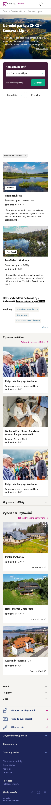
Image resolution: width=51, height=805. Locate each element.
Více (44, 327)
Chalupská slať (13, 195)
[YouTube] (45, 792)
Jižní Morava (21, 315)
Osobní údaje (9, 765)
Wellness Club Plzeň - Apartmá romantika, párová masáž (22, 433)
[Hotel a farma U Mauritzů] (25, 589)
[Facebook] (32, 792)
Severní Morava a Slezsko (27, 309)
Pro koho (35, 95)
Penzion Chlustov (14, 556)
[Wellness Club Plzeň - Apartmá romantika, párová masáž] (25, 411)
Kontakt (6, 769)
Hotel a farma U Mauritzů (19, 608)
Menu (45, 4)
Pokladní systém (11, 784)
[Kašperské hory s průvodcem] (25, 362)
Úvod (5, 11)
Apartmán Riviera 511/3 (18, 660)
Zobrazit (38, 82)
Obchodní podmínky (12, 761)
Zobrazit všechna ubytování (31, 518)
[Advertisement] (25, 126)
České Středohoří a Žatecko (28, 321)
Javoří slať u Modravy (17, 260)
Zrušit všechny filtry (14, 82)
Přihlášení (7, 772)
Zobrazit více (42, 48)
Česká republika (18, 11)
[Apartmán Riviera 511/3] (25, 641)
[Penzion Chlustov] (25, 537)
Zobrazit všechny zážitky (33, 342)
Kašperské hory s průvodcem (21, 381)
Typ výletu (12, 95)
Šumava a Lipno (35, 11)
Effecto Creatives (11, 799)
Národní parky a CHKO (30, 301)
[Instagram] (38, 792)
